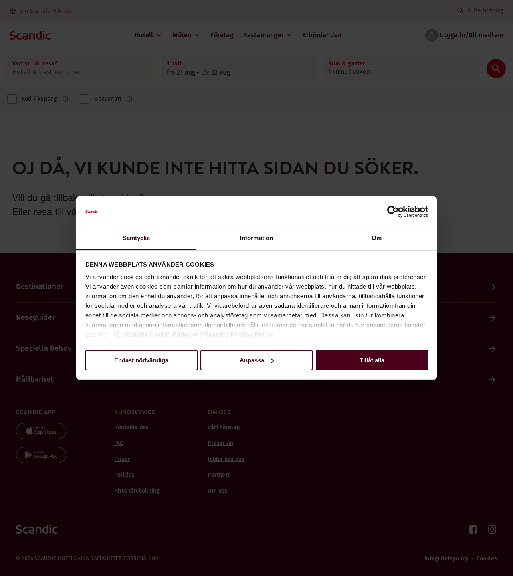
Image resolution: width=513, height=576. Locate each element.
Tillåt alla (372, 360)
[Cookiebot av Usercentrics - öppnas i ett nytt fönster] (393, 212)
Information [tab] (256, 237)
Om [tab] (377, 237)
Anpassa (252, 360)
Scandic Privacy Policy (239, 334)
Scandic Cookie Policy (157, 334)
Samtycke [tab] (136, 237)
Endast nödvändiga (141, 360)
